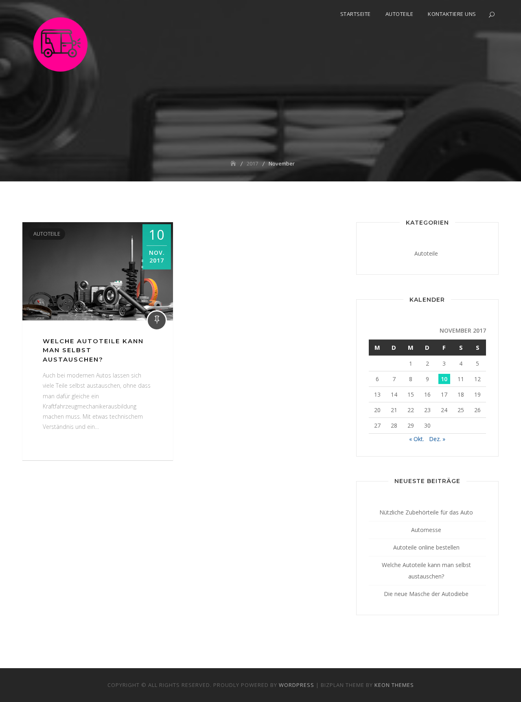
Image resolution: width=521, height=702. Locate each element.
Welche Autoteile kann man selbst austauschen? (426, 570)
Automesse (426, 530)
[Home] (234, 163)
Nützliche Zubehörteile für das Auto (426, 512)
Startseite (355, 14)
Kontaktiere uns (452, 14)
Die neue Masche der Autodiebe (426, 594)
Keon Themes (394, 685)
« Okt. (416, 439)
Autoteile (399, 14)
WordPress (296, 685)
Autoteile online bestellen (426, 547)
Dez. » (437, 439)
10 (444, 379)
